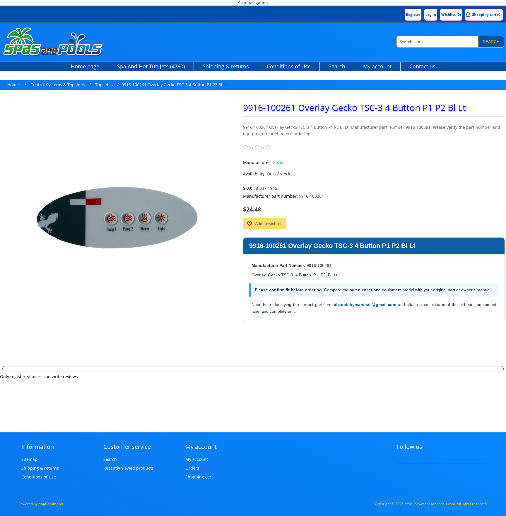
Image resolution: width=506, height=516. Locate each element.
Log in (430, 14)
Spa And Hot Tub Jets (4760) (151, 66)
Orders (192, 468)
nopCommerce (51, 503)
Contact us (422, 66)
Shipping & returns (226, 66)
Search (491, 41)
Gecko (278, 162)
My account (377, 66)
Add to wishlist (268, 223)
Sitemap (29, 459)
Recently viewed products (128, 468)
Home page (85, 66)
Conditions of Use (289, 66)
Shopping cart (199, 477)
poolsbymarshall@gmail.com (367, 304)
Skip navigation (253, 3)
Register (413, 14)
